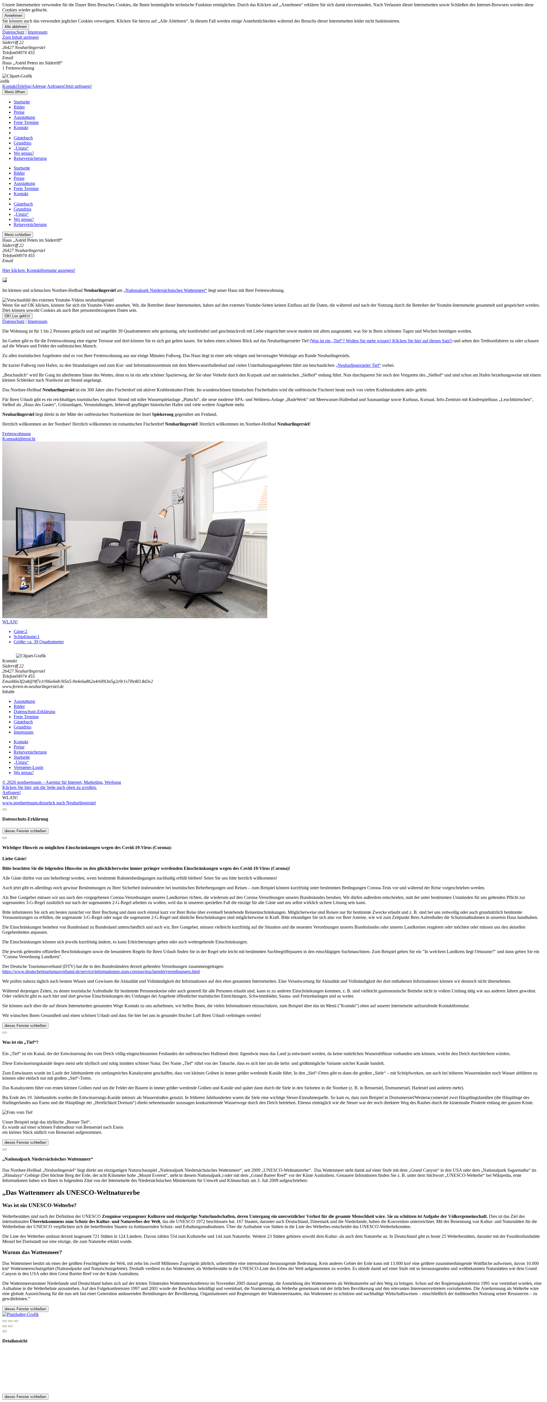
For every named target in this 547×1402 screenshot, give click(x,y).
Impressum (37, 32)
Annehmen (13, 15)
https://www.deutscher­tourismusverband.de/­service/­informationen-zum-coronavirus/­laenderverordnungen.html (101, 971)
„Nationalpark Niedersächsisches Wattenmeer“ (165, 290)
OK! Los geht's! (17, 316)
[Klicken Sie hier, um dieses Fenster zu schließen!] (4, 809)
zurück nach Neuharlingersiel (69, 802)
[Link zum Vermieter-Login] (20, 1314)
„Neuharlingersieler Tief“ (358, 365)
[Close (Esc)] (4, 1321)
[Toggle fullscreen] (10, 1321)
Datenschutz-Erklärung (34, 711)
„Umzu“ (21, 148)
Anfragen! (11, 792)
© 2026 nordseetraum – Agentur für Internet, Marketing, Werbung (61, 782)
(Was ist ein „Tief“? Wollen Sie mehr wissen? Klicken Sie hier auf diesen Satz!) (381, 340)
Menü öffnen (15, 92)
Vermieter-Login (28, 767)
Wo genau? (24, 153)
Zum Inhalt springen (20, 37)
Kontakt (21, 127)
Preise (19, 112)
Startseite (22, 101)
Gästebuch (23, 137)
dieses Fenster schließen (25, 831)
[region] (273, 37)
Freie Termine (26, 122)
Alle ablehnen (16, 27)
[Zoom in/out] (16, 1321)
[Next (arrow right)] (10, 1326)
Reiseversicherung (30, 158)
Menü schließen (18, 235)
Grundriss (22, 143)
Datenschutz (13, 32)
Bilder (19, 107)
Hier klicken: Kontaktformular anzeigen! (38, 270)
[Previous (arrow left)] (4, 1326)
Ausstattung (24, 117)
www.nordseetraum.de (22, 802)
